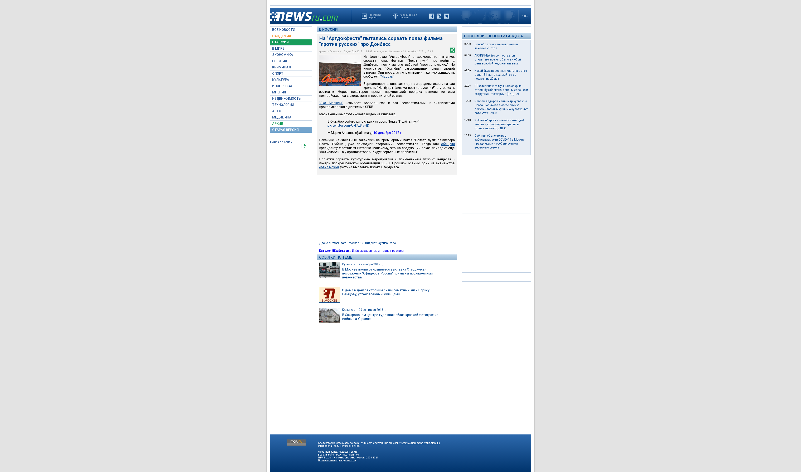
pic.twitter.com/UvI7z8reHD (348, 125)
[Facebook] (431, 16)
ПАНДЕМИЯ (281, 36)
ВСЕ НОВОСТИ (283, 30)
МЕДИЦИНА (281, 117)
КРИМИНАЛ (281, 67)
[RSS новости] (439, 16)
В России (328, 29)
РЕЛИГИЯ (279, 61)
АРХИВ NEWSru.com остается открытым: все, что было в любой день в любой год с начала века (498, 59)
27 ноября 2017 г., (371, 264)
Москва (354, 243)
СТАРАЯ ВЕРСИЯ (285, 130)
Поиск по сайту (281, 142)
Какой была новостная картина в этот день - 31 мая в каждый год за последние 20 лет (501, 74)
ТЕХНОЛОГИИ (283, 105)
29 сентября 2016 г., (372, 309)
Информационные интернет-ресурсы (378, 250)
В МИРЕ (278, 48)
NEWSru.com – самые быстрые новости (341, 457)
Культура (348, 264)
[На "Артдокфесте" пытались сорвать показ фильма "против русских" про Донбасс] (340, 70)
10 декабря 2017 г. (387, 133)
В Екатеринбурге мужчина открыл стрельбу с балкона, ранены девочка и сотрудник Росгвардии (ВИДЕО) (501, 90)
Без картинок (351, 454)
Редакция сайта (348, 451)
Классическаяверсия (408, 16)
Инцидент (369, 243)
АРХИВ (277, 124)
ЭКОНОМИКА (282, 55)
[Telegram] (446, 16)
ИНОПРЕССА (282, 86)
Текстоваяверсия (374, 16)
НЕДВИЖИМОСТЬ (286, 99)
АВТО (276, 111)
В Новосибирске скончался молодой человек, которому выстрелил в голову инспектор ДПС (499, 124)
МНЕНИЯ (279, 92)
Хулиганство (387, 243)
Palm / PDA (334, 454)
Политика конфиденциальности (337, 460)
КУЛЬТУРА (280, 80)
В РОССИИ (280, 42)
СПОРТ (277, 74)
